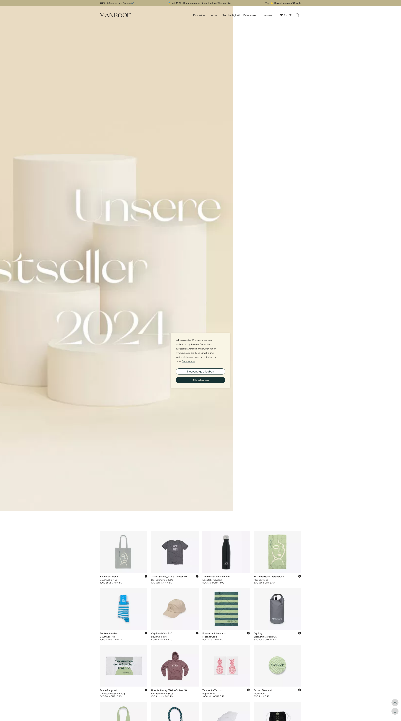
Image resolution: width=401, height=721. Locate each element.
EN (285, 15)
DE (281, 15)
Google (297, 3)
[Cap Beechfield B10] (175, 614)
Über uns (266, 15)
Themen (213, 15)
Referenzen (250, 15)
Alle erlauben (200, 380)
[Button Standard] (277, 671)
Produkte (199, 15)
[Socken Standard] (123, 614)
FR (290, 15)
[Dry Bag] (277, 614)
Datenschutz (188, 361)
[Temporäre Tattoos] (226, 671)
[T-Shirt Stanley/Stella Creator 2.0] (175, 557)
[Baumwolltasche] (123, 557)
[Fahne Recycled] (123, 671)
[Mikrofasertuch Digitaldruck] (277, 557)
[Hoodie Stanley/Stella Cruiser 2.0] (175, 671)
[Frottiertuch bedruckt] (226, 614)
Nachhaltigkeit (231, 15)
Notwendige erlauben (200, 371)
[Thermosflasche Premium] (226, 557)
